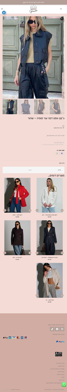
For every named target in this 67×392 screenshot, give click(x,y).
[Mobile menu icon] (60, 9)
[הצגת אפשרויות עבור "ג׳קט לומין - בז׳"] (62, 295)
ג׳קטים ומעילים (51, 144)
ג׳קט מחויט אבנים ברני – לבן (49, 215)
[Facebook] (62, 153)
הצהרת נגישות (60, 374)
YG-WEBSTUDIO (7, 389)
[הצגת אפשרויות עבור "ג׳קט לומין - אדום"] (30, 210)
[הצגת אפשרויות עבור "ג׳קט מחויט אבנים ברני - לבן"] (62, 210)
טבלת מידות (61, 372)
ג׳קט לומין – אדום (17, 215)
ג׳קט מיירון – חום (17, 257)
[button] (62, 18)
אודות (62, 377)
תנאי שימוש (61, 366)
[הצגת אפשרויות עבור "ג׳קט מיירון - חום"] (30, 252)
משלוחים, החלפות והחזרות (57, 369)
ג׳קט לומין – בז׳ (49, 300)
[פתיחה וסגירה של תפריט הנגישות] (4, 13)
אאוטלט (57, 144)
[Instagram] (62, 329)
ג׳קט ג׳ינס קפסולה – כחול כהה (50, 257)
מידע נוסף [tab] (61, 163)
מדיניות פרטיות (60, 363)
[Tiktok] (52, 329)
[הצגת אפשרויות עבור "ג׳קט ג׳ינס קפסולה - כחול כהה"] (62, 252)
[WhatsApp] (57, 153)
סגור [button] (24, 2)
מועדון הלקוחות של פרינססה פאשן (55, 383)
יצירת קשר (61, 380)
